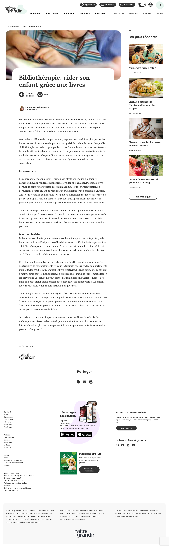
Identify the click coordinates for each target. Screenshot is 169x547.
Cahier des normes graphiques (17, 488)
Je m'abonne (126, 428)
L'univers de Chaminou (13, 462)
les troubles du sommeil (43, 269)
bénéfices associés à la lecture (77, 242)
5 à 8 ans (100, 13)
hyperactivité (68, 269)
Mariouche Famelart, (39, 107)
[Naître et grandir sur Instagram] (117, 445)
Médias (7, 485)
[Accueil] (16, 9)
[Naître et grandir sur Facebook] (122, 445)
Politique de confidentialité (15, 483)
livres (80, 317)
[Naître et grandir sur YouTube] (133, 445)
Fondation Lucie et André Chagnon (25, 522)
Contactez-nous (11, 490)
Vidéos (160, 13)
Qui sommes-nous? (12, 478)
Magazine (8, 442)
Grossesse (35, 13)
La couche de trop (12, 473)
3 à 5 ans (84, 13)
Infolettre (109, 4)
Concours (128, 4)
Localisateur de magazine (89, 469)
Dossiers (133, 13)
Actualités (119, 13)
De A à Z (7, 412)
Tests (6, 457)
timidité (69, 265)
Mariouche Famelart (32, 26)
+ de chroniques (143, 196)
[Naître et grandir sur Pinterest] (128, 445)
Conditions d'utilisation (13, 480)
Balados (147, 13)
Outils (6, 455)
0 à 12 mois (52, 13)
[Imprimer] (91, 382)
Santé (6, 414)
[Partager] (78, 382)
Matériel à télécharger (13, 460)
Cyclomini (8, 465)
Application (90, 4)
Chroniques (13, 26)
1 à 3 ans (69, 13)
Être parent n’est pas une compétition (20, 475)
